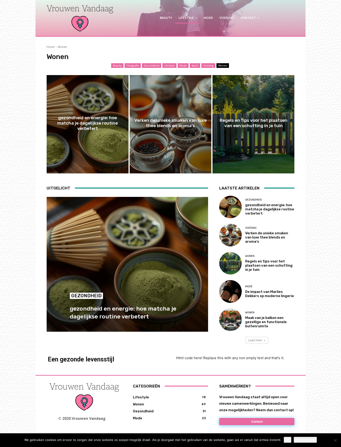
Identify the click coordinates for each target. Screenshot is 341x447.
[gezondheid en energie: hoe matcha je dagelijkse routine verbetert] (88, 124)
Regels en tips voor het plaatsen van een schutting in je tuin (269, 265)
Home (51, 47)
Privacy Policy (305, 440)
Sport (195, 65)
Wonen (222, 65)
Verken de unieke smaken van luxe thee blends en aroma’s (266, 237)
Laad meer (255, 340)
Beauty (117, 65)
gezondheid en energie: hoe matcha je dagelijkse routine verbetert (269, 209)
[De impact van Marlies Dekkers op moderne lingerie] (230, 291)
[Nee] (335, 440)
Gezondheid (151, 65)
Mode (183, 65)
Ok (288, 440)
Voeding (208, 65)
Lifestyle (169, 65)
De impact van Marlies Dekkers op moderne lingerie (269, 294)
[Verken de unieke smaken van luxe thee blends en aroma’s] (171, 124)
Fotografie (132, 65)
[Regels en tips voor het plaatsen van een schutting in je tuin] (253, 124)
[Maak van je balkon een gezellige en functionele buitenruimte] (230, 319)
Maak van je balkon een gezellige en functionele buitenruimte (266, 322)
